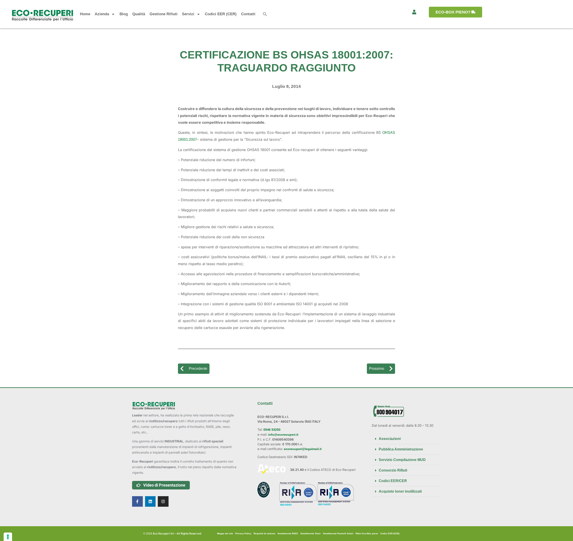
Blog (124, 14)
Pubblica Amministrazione (401, 449)
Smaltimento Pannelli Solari (338, 533)
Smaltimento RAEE (288, 533)
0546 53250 (271, 429)
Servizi (188, 14)
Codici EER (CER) (221, 14)
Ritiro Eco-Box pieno (367, 533)
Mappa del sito (225, 533)
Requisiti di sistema (264, 533)
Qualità (138, 14)
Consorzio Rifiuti (393, 470)
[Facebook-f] (137, 501)
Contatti (248, 14)
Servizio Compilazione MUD (402, 460)
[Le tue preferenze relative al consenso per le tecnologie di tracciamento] (8, 536)
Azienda (102, 14)
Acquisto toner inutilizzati (400, 491)
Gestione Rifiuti (163, 14)
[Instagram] (163, 501)
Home (85, 14)
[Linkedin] (150, 501)
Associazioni (390, 439)
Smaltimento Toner (310, 533)
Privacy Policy (243, 533)
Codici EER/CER (393, 481)
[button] (265, 14)
